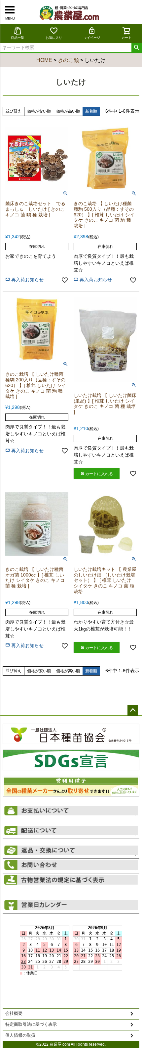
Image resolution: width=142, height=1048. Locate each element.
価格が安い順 (39, 111)
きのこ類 (68, 60)
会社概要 (13, 1013)
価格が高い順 (68, 111)
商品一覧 (17, 37)
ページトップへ (132, 710)
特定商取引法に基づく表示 (31, 1024)
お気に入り (54, 37)
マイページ (92, 37)
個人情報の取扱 (20, 1035)
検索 (136, 47)
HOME (44, 60)
